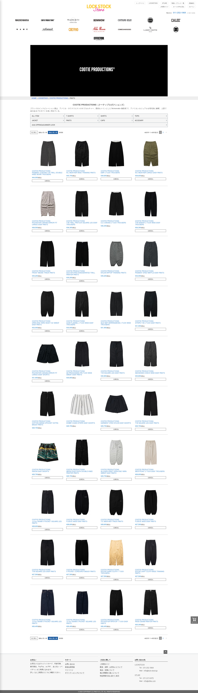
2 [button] (163, 132)
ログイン (191, 7)
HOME (34, 98)
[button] (166, 132)
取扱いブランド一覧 (178, 3)
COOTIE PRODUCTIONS (59, 98)
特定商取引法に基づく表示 (109, 676)
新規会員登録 (70, 667)
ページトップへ (165, 652)
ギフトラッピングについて (74, 673)
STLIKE (164, 3)
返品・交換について (107, 670)
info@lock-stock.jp (150, 671)
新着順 (61, 132)
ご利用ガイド (164, 7)
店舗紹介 (191, 3)
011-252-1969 (179, 12)
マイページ (69, 670)
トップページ (140, 3)
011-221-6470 (148, 678)
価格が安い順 (43, 132)
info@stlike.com (150, 681)
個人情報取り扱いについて (109, 673)
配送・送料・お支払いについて (111, 667)
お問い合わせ (70, 664)
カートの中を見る (178, 7)
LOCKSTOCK (153, 3)
